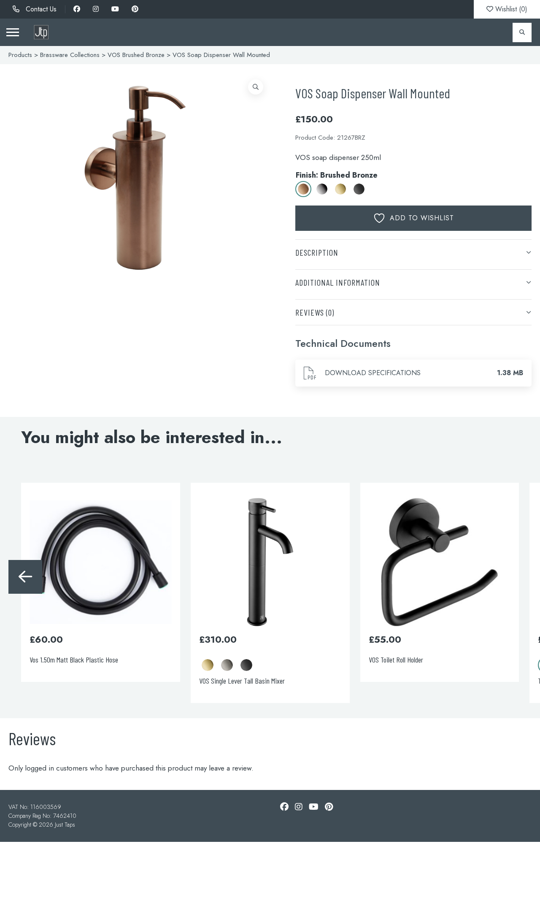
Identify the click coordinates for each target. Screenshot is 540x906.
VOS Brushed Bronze (136, 54)
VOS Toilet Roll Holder (396, 659)
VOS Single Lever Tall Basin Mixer (242, 680)
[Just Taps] (41, 32)
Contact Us (40, 9)
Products (20, 54)
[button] (255, 87)
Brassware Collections (70, 54)
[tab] (413, 252)
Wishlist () (510, 9)
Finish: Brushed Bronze (337, 175)
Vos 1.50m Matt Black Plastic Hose (74, 659)
